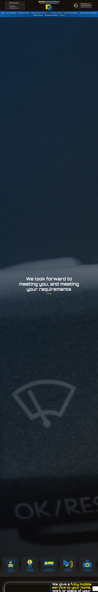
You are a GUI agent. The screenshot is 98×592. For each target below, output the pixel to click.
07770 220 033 (13, 3)
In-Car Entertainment (71, 13)
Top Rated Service (86, 5)
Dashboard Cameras (51, 15)
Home (3, 13)
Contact (62, 15)
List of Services (11, 13)
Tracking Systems (23, 13)
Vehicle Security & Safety (39, 13)
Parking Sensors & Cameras (88, 13)
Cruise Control (38, 15)
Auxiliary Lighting (56, 13)
